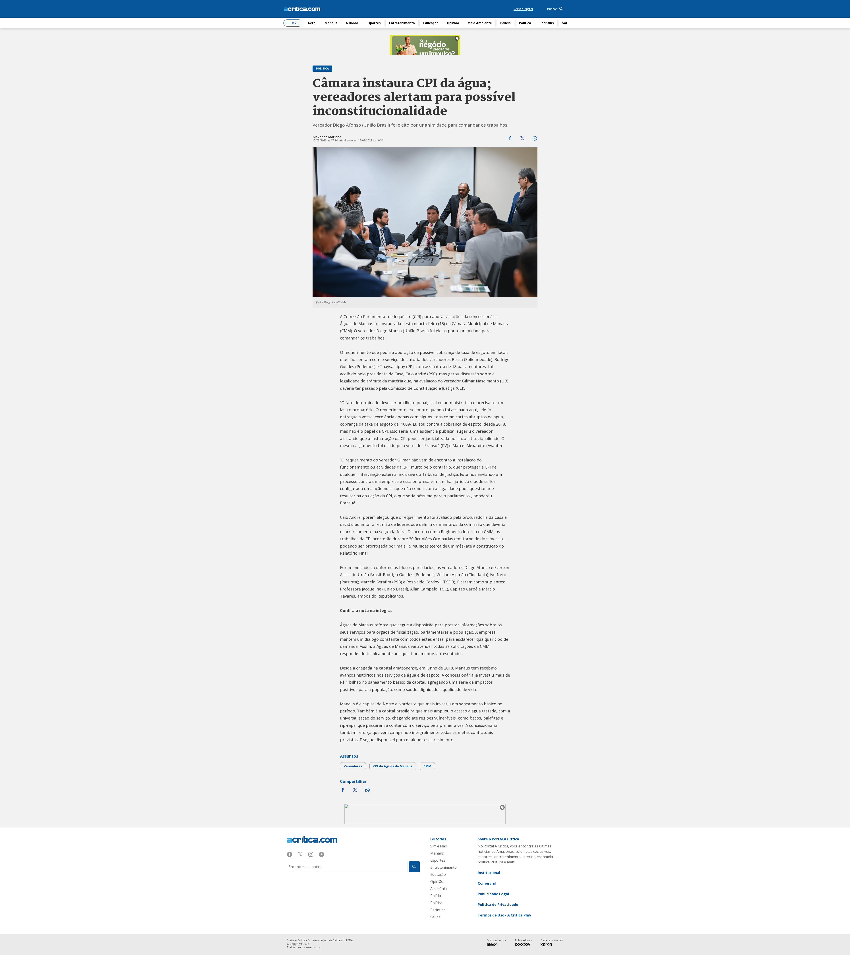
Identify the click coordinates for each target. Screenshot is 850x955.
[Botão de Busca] (414, 866)
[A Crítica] (302, 9)
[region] (425, 45)
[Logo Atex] (494, 945)
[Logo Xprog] (548, 945)
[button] (510, 138)
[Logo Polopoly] (523, 945)
